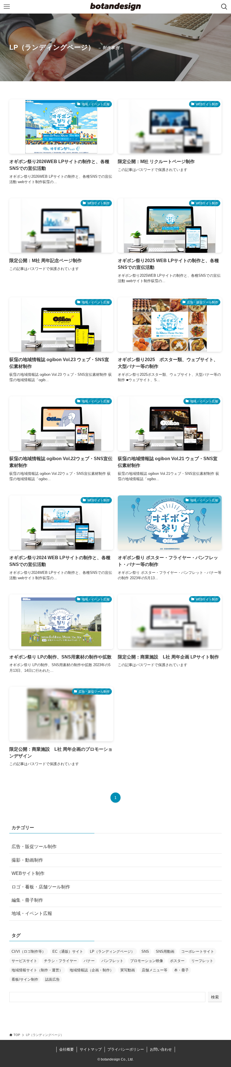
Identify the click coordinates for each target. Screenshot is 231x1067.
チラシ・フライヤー (60, 961)
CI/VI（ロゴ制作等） (29, 951)
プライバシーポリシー (125, 1049)
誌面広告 (52, 979)
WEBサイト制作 (28, 873)
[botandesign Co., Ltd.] (115, 7)
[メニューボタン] (7, 7)
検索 (215, 997)
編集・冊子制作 (27, 900)
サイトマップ (91, 1049)
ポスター (177, 961)
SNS (145, 951)
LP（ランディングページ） (112, 951)
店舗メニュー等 (154, 970)
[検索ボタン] (224, 7)
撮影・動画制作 (27, 860)
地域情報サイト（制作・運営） (37, 970)
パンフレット (112, 961)
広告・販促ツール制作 (34, 846)
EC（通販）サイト (67, 951)
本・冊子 (181, 970)
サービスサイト (24, 961)
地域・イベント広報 (32, 913)
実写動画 (127, 970)
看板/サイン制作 (25, 979)
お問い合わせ (161, 1049)
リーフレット (202, 961)
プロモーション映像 (146, 961)
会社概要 (66, 1049)
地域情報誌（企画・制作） (92, 970)
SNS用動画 (165, 951)
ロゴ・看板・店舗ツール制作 (41, 886)
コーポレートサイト (197, 951)
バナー (89, 961)
